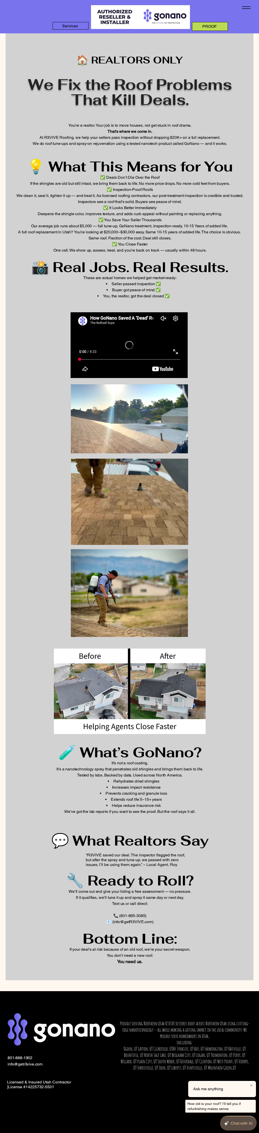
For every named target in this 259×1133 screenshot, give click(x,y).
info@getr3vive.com (25, 1064)
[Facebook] (85, 1092)
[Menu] (246, 7)
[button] (181, 539)
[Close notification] (251, 1085)
